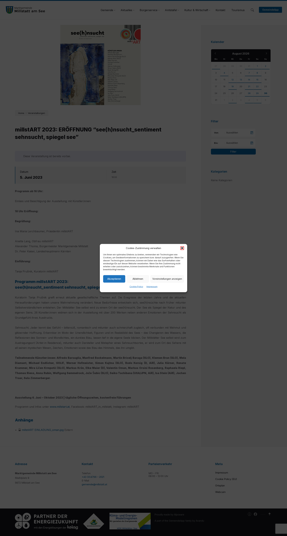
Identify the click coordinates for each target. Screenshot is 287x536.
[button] (182, 248)
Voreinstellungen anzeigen (167, 278)
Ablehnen (138, 278)
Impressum (151, 286)
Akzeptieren (114, 278)
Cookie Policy (136, 286)
